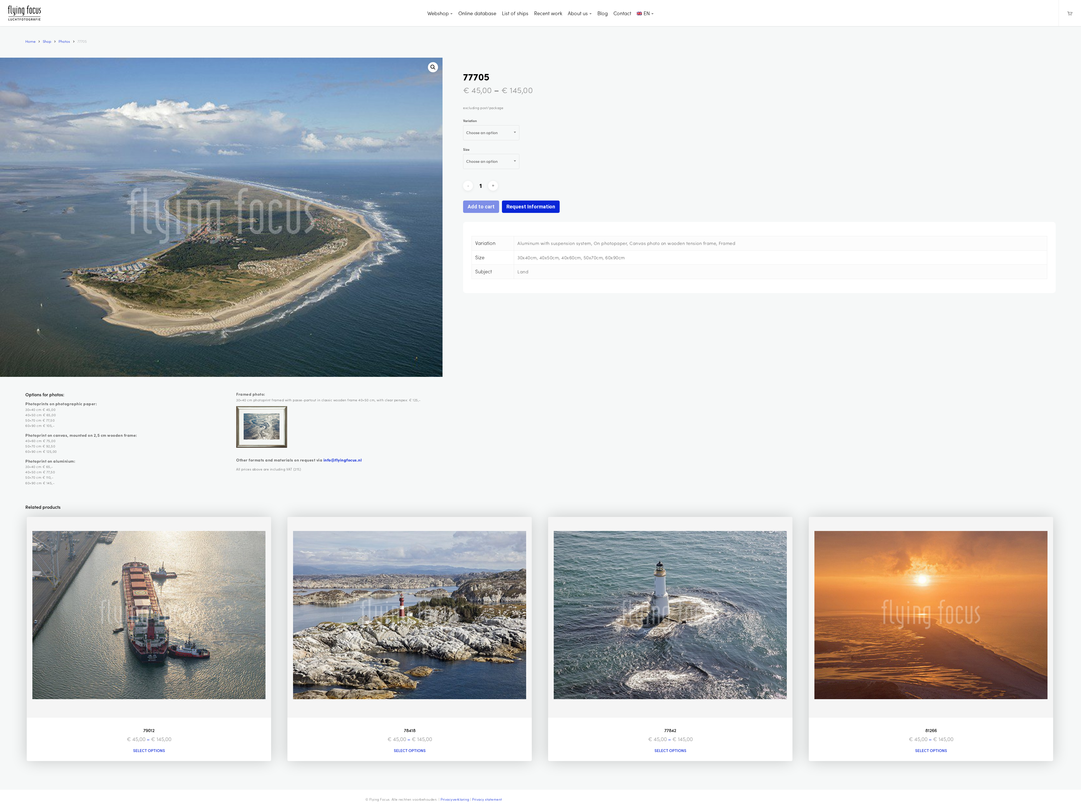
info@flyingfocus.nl (342, 460)
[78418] (409, 617)
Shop (47, 41)
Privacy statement (487, 799)
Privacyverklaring (455, 799)
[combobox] (491, 132)
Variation (470, 120)
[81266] (931, 617)
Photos (64, 41)
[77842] (670, 617)
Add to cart (481, 207)
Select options (149, 751)
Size (466, 149)
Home (30, 41)
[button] (433, 67)
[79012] (149, 617)
